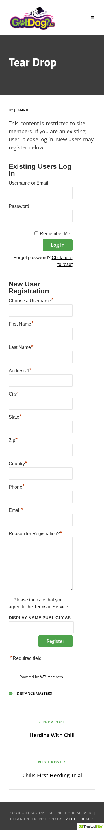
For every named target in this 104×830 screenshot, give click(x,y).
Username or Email (28, 183)
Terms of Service (51, 606)
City (14, 393)
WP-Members (51, 677)
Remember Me (55, 233)
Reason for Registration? (35, 533)
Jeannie (21, 110)
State (15, 416)
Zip (13, 439)
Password (19, 206)
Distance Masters (34, 693)
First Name (21, 323)
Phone (17, 486)
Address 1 (20, 370)
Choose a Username (31, 300)
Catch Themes (79, 818)
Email (16, 509)
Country (18, 463)
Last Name (21, 346)
